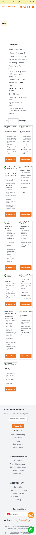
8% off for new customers (9, 2)
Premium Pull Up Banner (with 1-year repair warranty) (17, 73)
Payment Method (18, 473)
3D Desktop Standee (23, 316)
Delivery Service (18, 470)
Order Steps (18, 461)
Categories (13, 44)
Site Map (18, 500)
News (18, 441)
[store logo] (9, 7)
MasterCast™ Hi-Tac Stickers (15, 89)
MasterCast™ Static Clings (15, 84)
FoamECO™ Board (25, 170)
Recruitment (18, 444)
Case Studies (18, 447)
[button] (31, 530)
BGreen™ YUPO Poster (17, 79)
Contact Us (18, 487)
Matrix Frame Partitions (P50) (17, 67)
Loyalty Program (18, 493)
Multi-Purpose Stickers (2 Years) (9, 317)
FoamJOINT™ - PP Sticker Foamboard (10, 369)
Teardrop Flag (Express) (8, 227)
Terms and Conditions (18, 496)
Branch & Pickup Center (18, 490)
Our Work (18, 438)
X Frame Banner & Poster (18, 56)
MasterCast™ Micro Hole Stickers (17, 98)
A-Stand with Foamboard (17, 59)
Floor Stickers (13, 94)
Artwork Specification (18, 464)
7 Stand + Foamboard (8, 281)
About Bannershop (18, 435)
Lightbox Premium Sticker (15, 104)
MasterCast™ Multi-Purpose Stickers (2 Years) (10, 175)
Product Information (18, 467)
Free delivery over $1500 (26, 2)
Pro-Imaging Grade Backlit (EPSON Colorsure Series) (17, 110)
